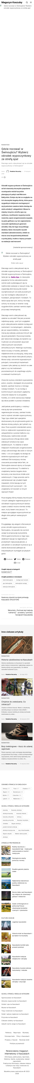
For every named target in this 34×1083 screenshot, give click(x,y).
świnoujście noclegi (21, 583)
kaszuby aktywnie (8, 817)
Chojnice (26, 788)
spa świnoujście (7, 583)
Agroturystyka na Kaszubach (11, 998)
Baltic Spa (15, 277)
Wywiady (25, 1032)
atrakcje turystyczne (9, 830)
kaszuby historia (21, 813)
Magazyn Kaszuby (11, 2)
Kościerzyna (18, 792)
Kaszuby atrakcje (16, 810)
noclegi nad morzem (22, 580)
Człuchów (17, 795)
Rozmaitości (5, 144)
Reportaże (17, 1032)
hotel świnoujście (8, 580)
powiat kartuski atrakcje (10, 827)
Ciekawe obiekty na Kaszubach (12, 1020)
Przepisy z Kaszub (11, 1040)
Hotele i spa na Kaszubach (10, 1004)
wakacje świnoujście (9, 586)
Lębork (6, 798)
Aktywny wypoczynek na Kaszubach (14, 1001)
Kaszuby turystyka (22, 820)
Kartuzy (6, 788)
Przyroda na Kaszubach (9, 1017)
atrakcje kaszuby (8, 813)
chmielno (5, 823)
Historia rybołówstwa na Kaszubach (16, 660)
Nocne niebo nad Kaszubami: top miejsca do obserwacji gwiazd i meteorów (22, 894)
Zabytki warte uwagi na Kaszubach (13, 1024)
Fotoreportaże (10, 1036)
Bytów (6, 795)
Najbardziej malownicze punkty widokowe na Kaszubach (20, 883)
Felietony (8, 1032)
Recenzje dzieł (24, 1040)
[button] (31, 2)
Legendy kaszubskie (19, 922)
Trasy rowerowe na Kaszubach (11, 1011)
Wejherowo (17, 798)
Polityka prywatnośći (17, 1043)
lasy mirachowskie (23, 830)
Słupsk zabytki (7, 833)
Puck (16, 788)
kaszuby (5, 810)
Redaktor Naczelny (15, 171)
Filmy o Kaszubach (23, 1036)
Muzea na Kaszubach (8, 1007)
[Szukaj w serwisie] (27, 2)
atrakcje (5, 837)
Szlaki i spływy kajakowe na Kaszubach (15, 1014)
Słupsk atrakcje (16, 823)
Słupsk (6, 792)
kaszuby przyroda (8, 820)
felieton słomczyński (21, 833)
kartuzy (19, 817)
